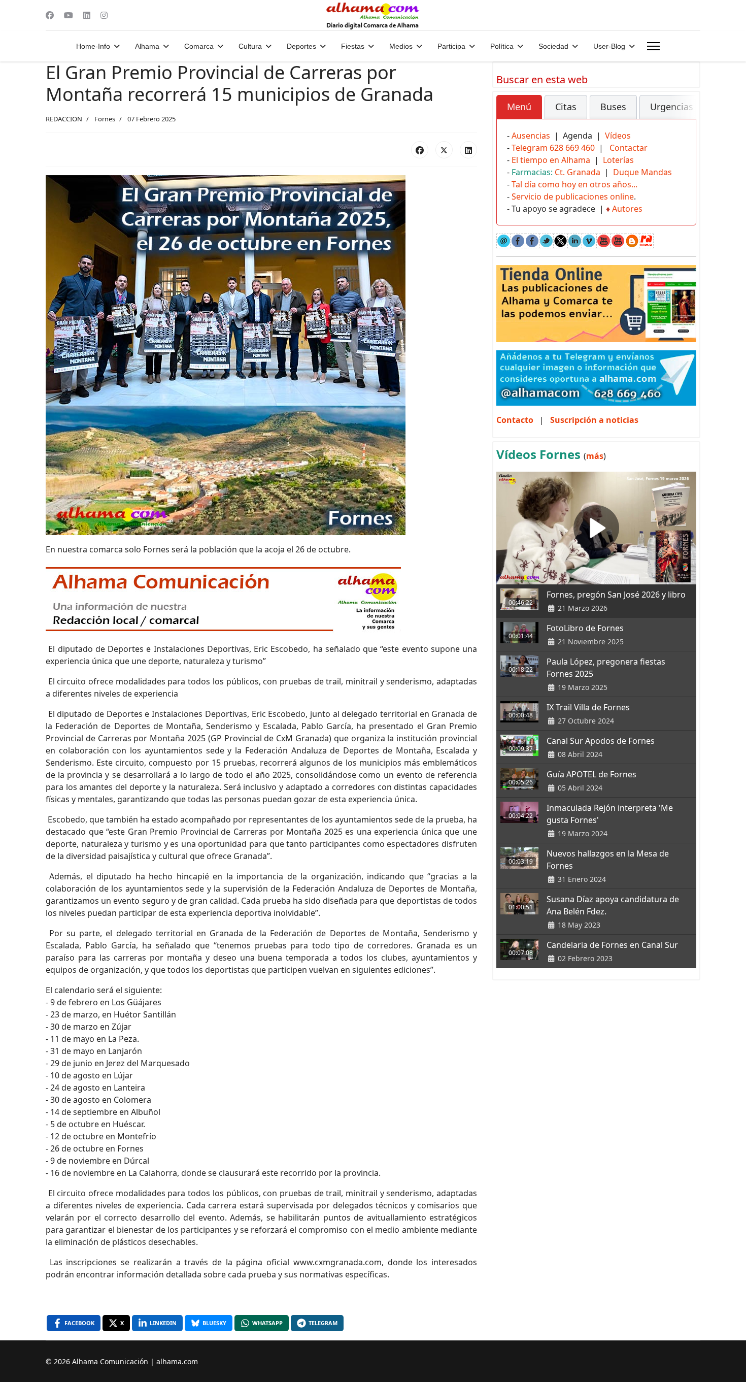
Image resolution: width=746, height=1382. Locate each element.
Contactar (628, 147)
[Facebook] (50, 15)
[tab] (519, 107)
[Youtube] (68, 15)
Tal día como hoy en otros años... (574, 184)
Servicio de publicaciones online (573, 196)
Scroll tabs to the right (684, 114)
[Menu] (653, 46)
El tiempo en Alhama (551, 160)
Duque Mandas (642, 172)
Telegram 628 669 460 (553, 147)
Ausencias (531, 135)
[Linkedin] (86, 15)
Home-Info (93, 46)
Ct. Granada (577, 172)
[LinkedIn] (468, 149)
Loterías (618, 160)
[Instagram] (104, 15)
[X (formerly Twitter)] (444, 149)
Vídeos (618, 135)
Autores (627, 208)
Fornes (104, 118)
